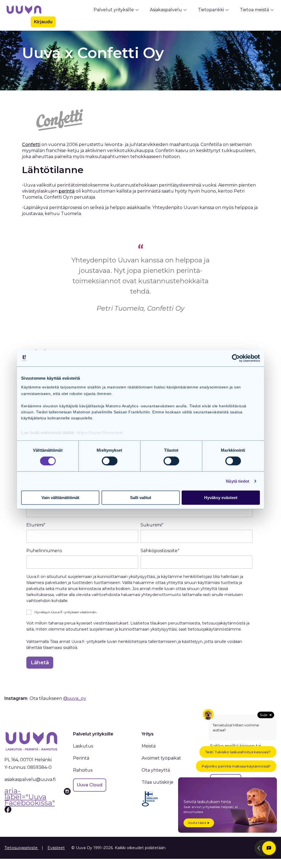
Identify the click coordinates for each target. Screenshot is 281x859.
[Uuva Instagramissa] (67, 801)
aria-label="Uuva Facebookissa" (29, 797)
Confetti (31, 144)
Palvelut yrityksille (114, 9)
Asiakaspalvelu (166, 9)
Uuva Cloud (89, 785)
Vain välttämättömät (60, 497)
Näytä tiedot (237, 481)
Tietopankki (211, 9)
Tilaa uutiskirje (157, 782)
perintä (67, 191)
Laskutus (83, 746)
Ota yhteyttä (156, 770)
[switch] (109, 461)
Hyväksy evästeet (220, 497)
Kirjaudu (43, 21)
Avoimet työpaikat (161, 758)
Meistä (149, 746)
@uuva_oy (74, 698)
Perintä (81, 758)
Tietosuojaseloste (21, 847)
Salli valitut (140, 497)
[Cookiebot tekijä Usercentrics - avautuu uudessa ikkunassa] (236, 358)
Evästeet (56, 847)
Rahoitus (82, 770)
